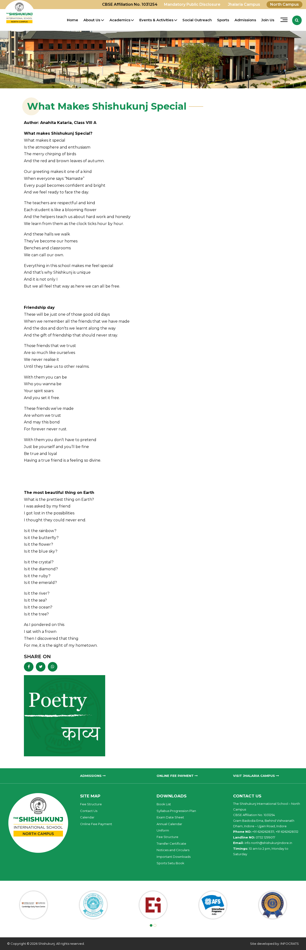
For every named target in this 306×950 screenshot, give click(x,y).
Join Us (267, 20)
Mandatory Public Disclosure (192, 4)
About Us (91, 20)
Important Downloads (174, 857)
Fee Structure (91, 804)
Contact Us (88, 811)
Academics (119, 20)
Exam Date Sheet (170, 817)
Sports (223, 20)
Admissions (245, 20)
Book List (164, 804)
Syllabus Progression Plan (176, 811)
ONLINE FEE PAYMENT (176, 776)
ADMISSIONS (91, 776)
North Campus (284, 4)
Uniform (163, 830)
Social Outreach (197, 20)
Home (72, 20)
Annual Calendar (169, 824)
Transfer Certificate (171, 843)
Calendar (87, 817)
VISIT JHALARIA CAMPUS (254, 776)
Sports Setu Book (170, 863)
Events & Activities (156, 20)
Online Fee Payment (96, 824)
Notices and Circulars (173, 850)
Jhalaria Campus (244, 4)
